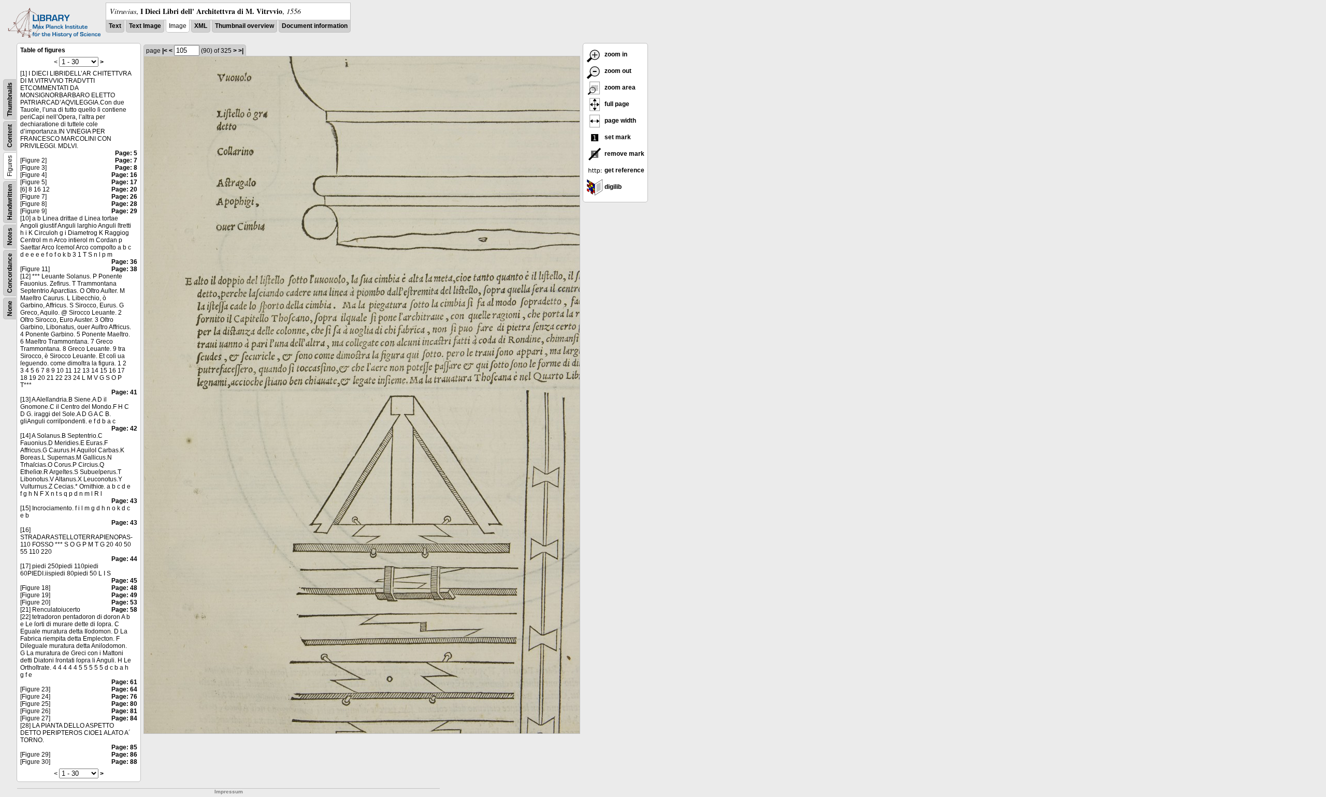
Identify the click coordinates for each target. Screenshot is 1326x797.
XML (200, 25)
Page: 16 (124, 175)
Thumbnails (9, 99)
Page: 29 (124, 211)
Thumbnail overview (244, 25)
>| (240, 50)
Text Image (145, 25)
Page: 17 (124, 182)
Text (115, 25)
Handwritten (9, 202)
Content (9, 135)
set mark (617, 137)
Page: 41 (124, 392)
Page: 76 (124, 696)
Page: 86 (124, 754)
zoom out (617, 71)
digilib (612, 186)
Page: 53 (124, 602)
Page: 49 (124, 595)
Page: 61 (124, 682)
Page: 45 (124, 580)
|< (164, 50)
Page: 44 (124, 559)
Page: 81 (124, 711)
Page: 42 (124, 428)
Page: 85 (124, 747)
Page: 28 (124, 204)
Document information (315, 25)
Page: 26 (124, 196)
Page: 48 (124, 588)
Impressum (228, 791)
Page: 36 (124, 261)
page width (619, 120)
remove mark (623, 153)
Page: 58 (124, 609)
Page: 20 (124, 189)
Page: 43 (124, 501)
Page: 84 (124, 718)
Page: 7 (126, 160)
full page (616, 104)
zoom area (619, 87)
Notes (9, 236)
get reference (623, 170)
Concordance (9, 273)
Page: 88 (124, 761)
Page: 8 (126, 167)
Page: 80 (124, 703)
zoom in (615, 54)
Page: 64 (124, 689)
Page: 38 (124, 269)
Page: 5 (126, 153)
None (9, 308)
